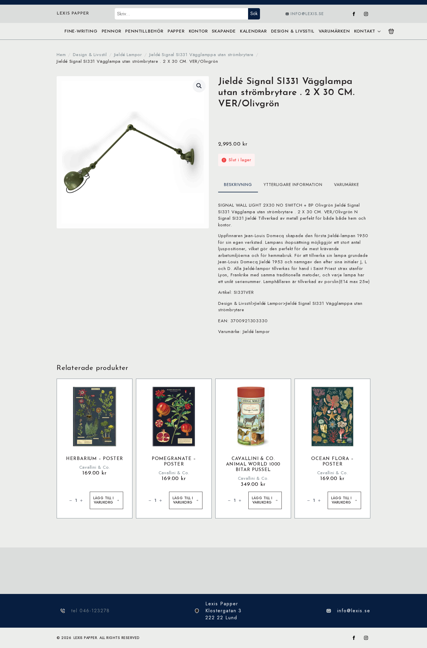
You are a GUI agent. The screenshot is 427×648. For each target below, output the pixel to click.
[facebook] (353, 14)
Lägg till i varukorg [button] (103, 500)
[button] (199, 86)
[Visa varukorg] (391, 31)
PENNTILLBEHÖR (144, 31)
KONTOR (198, 31)
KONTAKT (365, 31)
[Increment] (81, 500)
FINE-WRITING (81, 31)
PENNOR (111, 31)
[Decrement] (70, 500)
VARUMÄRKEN (334, 31)
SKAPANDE (224, 31)
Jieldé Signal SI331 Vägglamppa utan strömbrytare (201, 54)
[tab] (238, 184)
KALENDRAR (253, 31)
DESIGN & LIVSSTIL (293, 31)
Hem (61, 54)
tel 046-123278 (90, 610)
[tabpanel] (294, 268)
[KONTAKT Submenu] (379, 31)
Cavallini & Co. (94, 467)
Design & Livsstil (90, 54)
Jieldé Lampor (128, 54)
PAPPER (176, 31)
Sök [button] (254, 13)
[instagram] (366, 14)
